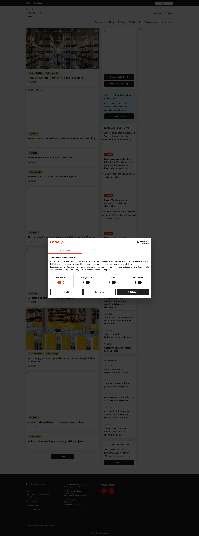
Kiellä (66, 292)
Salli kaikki (132, 292)
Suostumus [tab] (65, 250)
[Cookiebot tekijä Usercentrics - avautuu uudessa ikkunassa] (139, 242)
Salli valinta (99, 292)
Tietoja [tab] (134, 250)
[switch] (86, 282)
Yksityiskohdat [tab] (99, 250)
